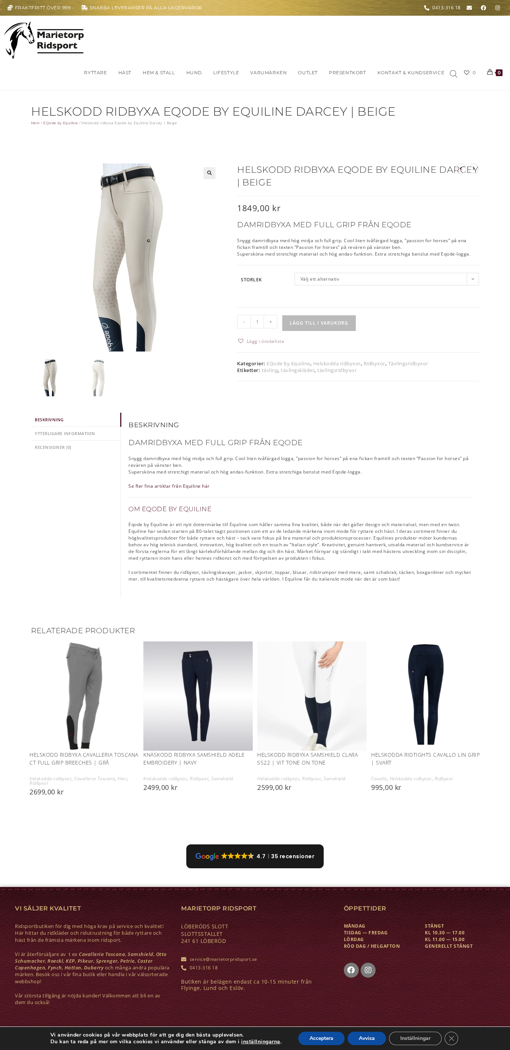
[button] (209, 173)
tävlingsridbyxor (337, 370)
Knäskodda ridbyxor (165, 778)
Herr (122, 778)
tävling (270, 370)
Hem (35, 122)
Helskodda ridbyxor (337, 363)
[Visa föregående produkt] (461, 168)
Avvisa (367, 1038)
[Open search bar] (453, 74)
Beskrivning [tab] (49, 419)
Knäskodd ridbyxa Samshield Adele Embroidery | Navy (194, 758)
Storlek (251, 279)
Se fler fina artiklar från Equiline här (169, 486)
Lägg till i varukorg (319, 323)
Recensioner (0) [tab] (53, 447)
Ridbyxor (374, 363)
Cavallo (379, 778)
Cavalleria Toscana (94, 778)
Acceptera (321, 1038)
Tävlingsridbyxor (408, 363)
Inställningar (415, 1038)
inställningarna (260, 1041)
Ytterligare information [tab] (65, 433)
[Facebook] (351, 970)
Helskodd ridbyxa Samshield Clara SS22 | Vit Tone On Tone (307, 758)
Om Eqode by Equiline (169, 509)
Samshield (222, 778)
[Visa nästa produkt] (474, 168)
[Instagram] (368, 970)
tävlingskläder (297, 370)
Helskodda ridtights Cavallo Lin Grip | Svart (425, 758)
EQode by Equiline (60, 122)
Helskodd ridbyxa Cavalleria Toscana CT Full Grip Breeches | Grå (84, 758)
